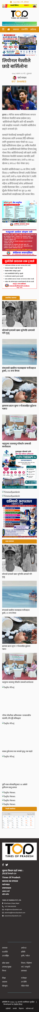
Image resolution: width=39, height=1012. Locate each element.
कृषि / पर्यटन (25, 955)
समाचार (16, 29)
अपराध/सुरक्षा (6, 967)
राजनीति (24, 29)
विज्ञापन (21, 1008)
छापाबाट (24, 970)
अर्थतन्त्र (33, 29)
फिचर (4, 970)
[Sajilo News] (19, 792)
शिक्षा (4, 978)
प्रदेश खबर (5, 963)
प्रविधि (23, 952)
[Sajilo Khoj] (19, 7)
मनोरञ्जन (24, 978)
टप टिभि (24, 982)
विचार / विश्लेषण (26, 963)
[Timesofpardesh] (19, 469)
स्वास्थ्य (4, 982)
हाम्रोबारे (8, 1008)
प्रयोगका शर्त (29, 1008)
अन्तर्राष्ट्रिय (5, 955)
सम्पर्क (15, 1008)
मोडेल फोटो (25, 986)
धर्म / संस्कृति (25, 967)
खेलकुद (4, 986)
